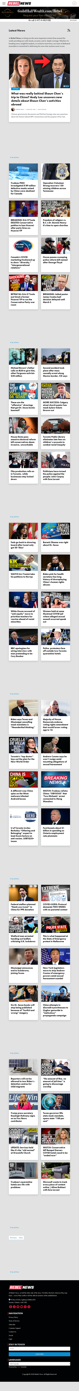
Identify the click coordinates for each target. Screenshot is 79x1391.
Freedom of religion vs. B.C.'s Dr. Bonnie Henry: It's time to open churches (55, 223)
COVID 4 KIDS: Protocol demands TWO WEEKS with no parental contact (55, 907)
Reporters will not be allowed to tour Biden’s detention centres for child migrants (22, 1082)
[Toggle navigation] (3, 3)
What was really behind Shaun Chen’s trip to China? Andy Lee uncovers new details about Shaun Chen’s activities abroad (37, 98)
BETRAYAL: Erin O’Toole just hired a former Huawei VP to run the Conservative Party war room (23, 299)
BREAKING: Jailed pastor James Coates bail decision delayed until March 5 (55, 298)
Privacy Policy (13, 1317)
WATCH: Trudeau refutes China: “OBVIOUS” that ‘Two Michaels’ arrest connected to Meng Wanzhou (55, 796)
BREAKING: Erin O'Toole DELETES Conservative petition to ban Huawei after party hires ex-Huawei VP (23, 225)
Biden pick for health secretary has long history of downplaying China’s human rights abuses (55, 579)
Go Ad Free (15, 157)
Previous (13, 1238)
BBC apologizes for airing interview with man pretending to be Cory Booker (21, 652)
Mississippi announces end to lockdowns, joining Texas (22, 971)
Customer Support (15, 1328)
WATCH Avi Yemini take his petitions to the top (23, 575)
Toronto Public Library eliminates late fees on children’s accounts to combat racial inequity (54, 440)
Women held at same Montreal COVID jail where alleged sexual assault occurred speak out (54, 616)
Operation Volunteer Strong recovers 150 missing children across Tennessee (54, 187)
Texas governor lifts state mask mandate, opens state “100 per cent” (53, 1117)
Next (21, 1238)
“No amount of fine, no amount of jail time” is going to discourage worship (54, 1082)
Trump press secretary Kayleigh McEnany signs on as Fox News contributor (23, 1117)
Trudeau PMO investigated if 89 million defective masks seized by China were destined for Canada (23, 188)
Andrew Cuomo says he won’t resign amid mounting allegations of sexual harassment (55, 760)
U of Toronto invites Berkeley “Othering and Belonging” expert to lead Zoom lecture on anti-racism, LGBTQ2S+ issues (23, 835)
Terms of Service (14, 1321)
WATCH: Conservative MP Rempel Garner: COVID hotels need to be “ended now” (55, 1151)
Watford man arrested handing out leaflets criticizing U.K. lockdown (23, 939)
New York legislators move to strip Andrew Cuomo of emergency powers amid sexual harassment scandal (54, 973)
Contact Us (12, 1332)
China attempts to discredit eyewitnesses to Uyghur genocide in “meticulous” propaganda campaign (55, 1010)
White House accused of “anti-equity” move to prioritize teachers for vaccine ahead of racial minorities (23, 616)
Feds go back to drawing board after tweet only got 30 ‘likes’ (23, 545)
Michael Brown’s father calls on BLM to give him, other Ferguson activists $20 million (23, 372)
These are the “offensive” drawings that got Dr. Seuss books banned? (23, 406)
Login (10, 1339)
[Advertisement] (39, 142)
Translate (23, 1367)
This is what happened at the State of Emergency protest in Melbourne (55, 939)
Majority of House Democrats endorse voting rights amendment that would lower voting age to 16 (55, 724)
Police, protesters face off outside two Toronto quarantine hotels (55, 651)
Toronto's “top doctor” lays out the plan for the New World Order (22, 759)
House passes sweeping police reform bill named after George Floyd (55, 260)
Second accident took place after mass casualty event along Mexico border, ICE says (55, 372)
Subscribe (12, 1324)
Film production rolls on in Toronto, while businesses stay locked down (22, 475)
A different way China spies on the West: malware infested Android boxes (22, 794)
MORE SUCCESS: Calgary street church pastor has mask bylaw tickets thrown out (55, 406)
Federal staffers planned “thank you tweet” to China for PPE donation (23, 907)
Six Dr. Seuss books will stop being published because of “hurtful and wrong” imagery (22, 1009)
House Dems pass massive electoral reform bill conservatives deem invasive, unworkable (23, 440)
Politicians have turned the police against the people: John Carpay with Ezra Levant (54, 475)
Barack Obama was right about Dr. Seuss (55, 543)
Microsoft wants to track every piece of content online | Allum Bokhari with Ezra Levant (55, 1186)
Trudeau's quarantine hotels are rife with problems (21, 1185)
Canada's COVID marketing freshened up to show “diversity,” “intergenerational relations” (23, 262)
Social (11, 1335)
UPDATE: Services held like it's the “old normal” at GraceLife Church (23, 1150)
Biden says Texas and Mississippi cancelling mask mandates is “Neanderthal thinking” (23, 723)
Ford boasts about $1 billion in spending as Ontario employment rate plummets (53, 832)
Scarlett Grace (19, 109)
